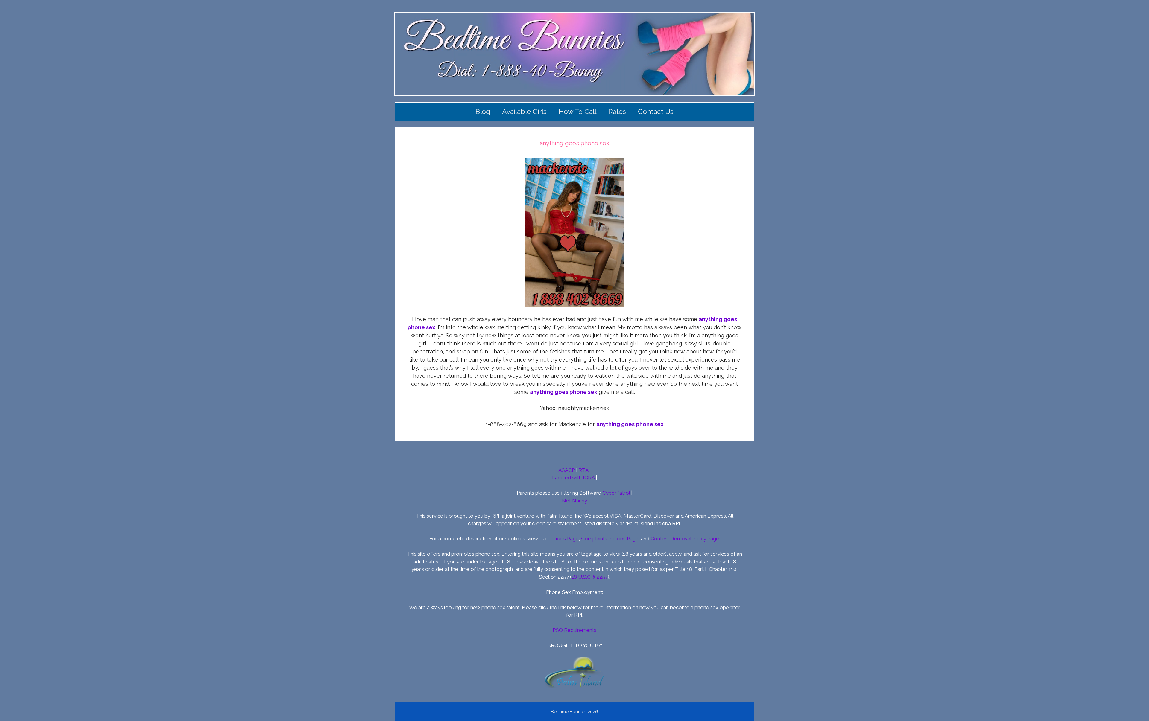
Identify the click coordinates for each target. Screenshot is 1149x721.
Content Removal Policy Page (685, 539)
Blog (482, 111)
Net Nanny (574, 501)
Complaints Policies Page (610, 539)
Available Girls (524, 111)
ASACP (566, 470)
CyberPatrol (616, 493)
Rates (617, 111)
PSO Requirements (574, 630)
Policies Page (563, 539)
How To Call (577, 111)
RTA (583, 470)
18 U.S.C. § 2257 (590, 577)
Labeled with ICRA (573, 478)
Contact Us (656, 111)
